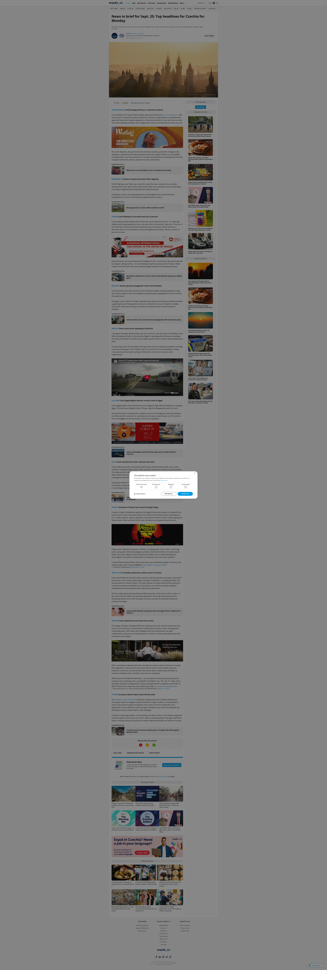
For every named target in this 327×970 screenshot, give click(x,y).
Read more (164, 480)
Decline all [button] (169, 494)
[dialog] (163, 485)
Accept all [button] (185, 494)
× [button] (194, 473)
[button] (139, 494)
